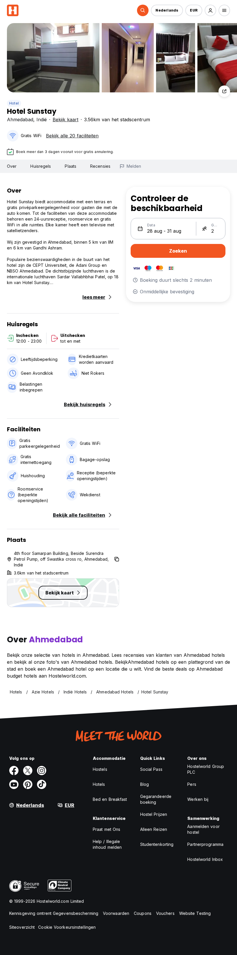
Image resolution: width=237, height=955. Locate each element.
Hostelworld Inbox (205, 859)
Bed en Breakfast (110, 799)
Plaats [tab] (70, 166)
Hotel (14, 103)
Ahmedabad (20, 119)
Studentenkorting (157, 844)
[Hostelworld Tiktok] (41, 784)
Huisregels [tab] (40, 166)
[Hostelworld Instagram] (41, 770)
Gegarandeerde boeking (155, 799)
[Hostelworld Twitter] (27, 770)
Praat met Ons (106, 829)
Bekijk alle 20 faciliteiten (72, 136)
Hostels (100, 769)
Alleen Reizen (153, 829)
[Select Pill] (143, 10)
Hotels (99, 784)
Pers (191, 784)
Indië (41, 119)
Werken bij (197, 799)
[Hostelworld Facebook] (13, 770)
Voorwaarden (116, 913)
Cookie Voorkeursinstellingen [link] (67, 927)
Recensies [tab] (100, 166)
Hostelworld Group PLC (205, 769)
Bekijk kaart (65, 119)
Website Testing (195, 913)
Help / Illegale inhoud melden (107, 844)
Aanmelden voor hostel (203, 829)
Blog (144, 784)
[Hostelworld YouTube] (13, 784)
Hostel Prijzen (153, 814)
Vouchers (165, 913)
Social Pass (151, 769)
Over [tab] (11, 166)
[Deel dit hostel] (224, 91)
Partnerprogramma (205, 844)
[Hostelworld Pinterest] (27, 784)
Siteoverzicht (22, 927)
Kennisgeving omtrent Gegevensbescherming (53, 913)
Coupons (142, 913)
